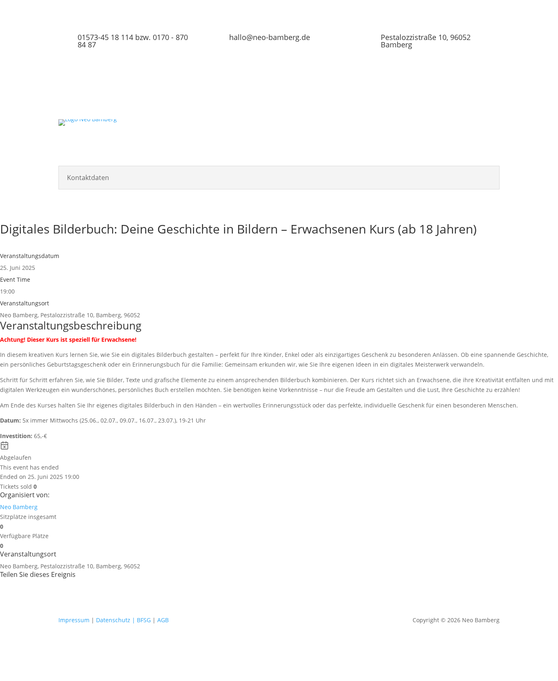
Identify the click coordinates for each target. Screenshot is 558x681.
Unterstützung (379, 125)
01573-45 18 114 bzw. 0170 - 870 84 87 (133, 40)
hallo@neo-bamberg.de (269, 37)
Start (175, 125)
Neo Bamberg (19, 507)
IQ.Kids (178, 138)
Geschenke (464, 125)
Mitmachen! (424, 125)
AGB (163, 620)
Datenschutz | (115, 620)
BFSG (144, 620)
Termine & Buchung (280, 125)
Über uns (329, 125)
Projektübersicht (213, 125)
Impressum (74, 620)
